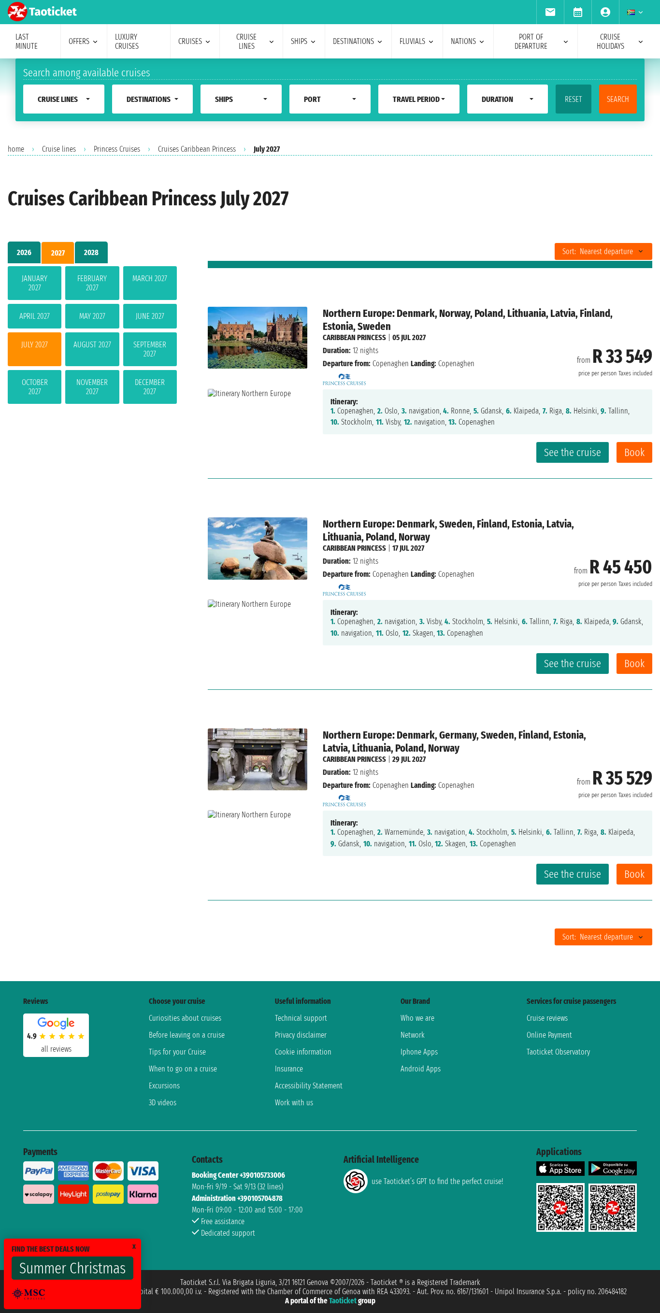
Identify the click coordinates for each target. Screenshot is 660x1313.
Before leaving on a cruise (187, 1035)
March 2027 (149, 278)
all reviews (56, 1049)
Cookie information (303, 1051)
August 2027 (92, 344)
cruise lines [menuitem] (246, 41)
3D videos (162, 1102)
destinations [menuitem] (353, 41)
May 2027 (92, 316)
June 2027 (150, 316)
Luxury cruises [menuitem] (127, 41)
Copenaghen (391, 363)
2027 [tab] (58, 252)
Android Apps (421, 1068)
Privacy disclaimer (301, 1035)
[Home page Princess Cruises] (344, 376)
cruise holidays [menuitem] (610, 41)
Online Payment (549, 1035)
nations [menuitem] (463, 41)
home (16, 149)
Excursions (164, 1085)
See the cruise (572, 452)
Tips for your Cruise (177, 1051)
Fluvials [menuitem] (412, 41)
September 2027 (149, 349)
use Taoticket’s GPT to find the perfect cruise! (437, 1181)
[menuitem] (550, 12)
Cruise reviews (547, 1018)
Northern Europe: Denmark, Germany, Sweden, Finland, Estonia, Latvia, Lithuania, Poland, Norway (454, 741)
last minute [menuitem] (26, 41)
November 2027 (92, 387)
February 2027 (92, 283)
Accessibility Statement (309, 1085)
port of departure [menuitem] (531, 41)
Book (634, 452)
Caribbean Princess (354, 337)
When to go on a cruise (183, 1068)
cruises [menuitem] (190, 41)
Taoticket (343, 1300)
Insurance (289, 1068)
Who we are (417, 1018)
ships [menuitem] (299, 41)
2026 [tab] (24, 252)
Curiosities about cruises (185, 1018)
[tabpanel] (92, 337)
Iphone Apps (419, 1051)
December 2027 (150, 387)
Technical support (301, 1018)
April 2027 (34, 316)
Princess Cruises (117, 149)
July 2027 (34, 344)
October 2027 (35, 387)
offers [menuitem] (79, 41)
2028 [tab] (91, 252)
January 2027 (34, 283)
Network (413, 1035)
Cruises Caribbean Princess (197, 149)
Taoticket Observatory (558, 1051)
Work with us (294, 1102)
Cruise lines (59, 149)
